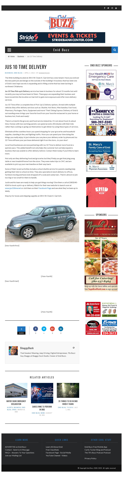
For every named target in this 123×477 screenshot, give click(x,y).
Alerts (10, 407)
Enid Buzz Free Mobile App (96, 447)
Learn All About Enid (54, 447)
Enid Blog (18, 73)
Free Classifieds (52, 450)
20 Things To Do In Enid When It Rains (68, 402)
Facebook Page (44, 188)
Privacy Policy (90, 458)
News (43, 413)
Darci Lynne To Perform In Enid (42, 408)
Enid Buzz (90, 468)
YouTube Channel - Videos (56, 455)
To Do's (70, 407)
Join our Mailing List (13, 455)
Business (9, 73)
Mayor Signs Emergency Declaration (16, 402)
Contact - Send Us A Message (17, 450)
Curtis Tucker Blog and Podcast (98, 450)
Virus (14, 410)
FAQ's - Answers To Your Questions (19, 452)
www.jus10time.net (13, 188)
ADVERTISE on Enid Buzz (15, 447)
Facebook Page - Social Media (58, 452)
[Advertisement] (23, 262)
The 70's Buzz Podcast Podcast (98, 452)
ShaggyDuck (44, 73)
